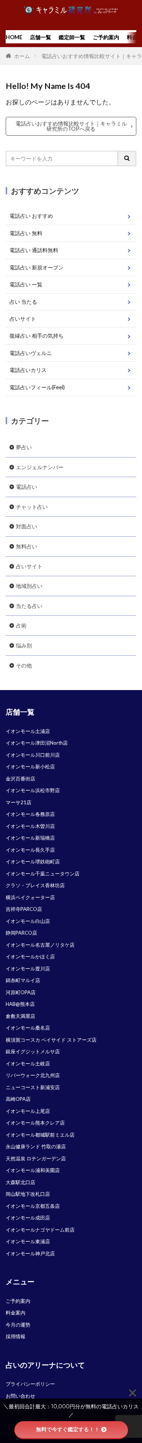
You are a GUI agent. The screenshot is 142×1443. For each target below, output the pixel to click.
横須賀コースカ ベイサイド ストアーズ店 (51, 1040)
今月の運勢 (18, 1325)
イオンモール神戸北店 (30, 1253)
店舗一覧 (40, 37)
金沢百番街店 (20, 779)
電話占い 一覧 (25, 284)
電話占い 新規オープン (36, 267)
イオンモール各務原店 (30, 814)
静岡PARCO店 (21, 933)
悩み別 (24, 645)
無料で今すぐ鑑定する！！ (68, 1429)
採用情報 (15, 1336)
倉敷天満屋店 (20, 1016)
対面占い (26, 526)
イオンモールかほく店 (30, 956)
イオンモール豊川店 (28, 969)
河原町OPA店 (21, 992)
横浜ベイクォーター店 (30, 897)
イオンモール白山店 (28, 921)
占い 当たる (23, 301)
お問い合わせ (20, 1396)
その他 (24, 665)
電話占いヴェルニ (30, 353)
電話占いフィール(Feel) (37, 387)
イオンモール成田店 (28, 1218)
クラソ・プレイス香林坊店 (35, 885)
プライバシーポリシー (30, 1384)
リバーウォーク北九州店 (33, 1075)
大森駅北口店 (20, 1182)
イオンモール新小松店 (30, 767)
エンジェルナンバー (40, 467)
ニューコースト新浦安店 (33, 1087)
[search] (127, 158)
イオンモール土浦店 (28, 731)
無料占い (26, 546)
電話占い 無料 (25, 233)
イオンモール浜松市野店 (33, 790)
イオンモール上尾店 (28, 1111)
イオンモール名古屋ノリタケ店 (40, 945)
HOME (14, 37)
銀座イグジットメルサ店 (33, 1051)
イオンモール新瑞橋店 (30, 838)
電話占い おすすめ (31, 216)
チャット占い (32, 506)
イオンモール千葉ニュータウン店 (43, 874)
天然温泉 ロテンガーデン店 (36, 1158)
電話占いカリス (28, 370)
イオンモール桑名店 (28, 1028)
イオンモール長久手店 (30, 850)
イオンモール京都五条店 (33, 1206)
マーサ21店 (18, 802)
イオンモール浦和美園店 (33, 1170)
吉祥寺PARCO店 (24, 909)
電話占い (26, 487)
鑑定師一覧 (72, 37)
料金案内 (15, 1313)
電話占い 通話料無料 (33, 250)
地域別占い (29, 586)
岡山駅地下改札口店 (28, 1194)
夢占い (24, 447)
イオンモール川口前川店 (33, 755)
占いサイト (22, 318)
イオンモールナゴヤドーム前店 (40, 1230)
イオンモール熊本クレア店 (35, 1123)
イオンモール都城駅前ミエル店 (40, 1135)
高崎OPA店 (18, 1099)
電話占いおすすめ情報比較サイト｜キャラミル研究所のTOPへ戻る (71, 126)
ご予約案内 (106, 37)
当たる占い (29, 606)
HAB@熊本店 (20, 1004)
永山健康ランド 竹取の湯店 (36, 1146)
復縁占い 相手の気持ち (36, 335)
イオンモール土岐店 (28, 1063)
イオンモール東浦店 (28, 1241)
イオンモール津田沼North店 (37, 743)
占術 (21, 625)
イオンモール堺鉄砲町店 (33, 861)
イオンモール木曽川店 (30, 826)
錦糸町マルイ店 (23, 980)
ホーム (21, 56)
